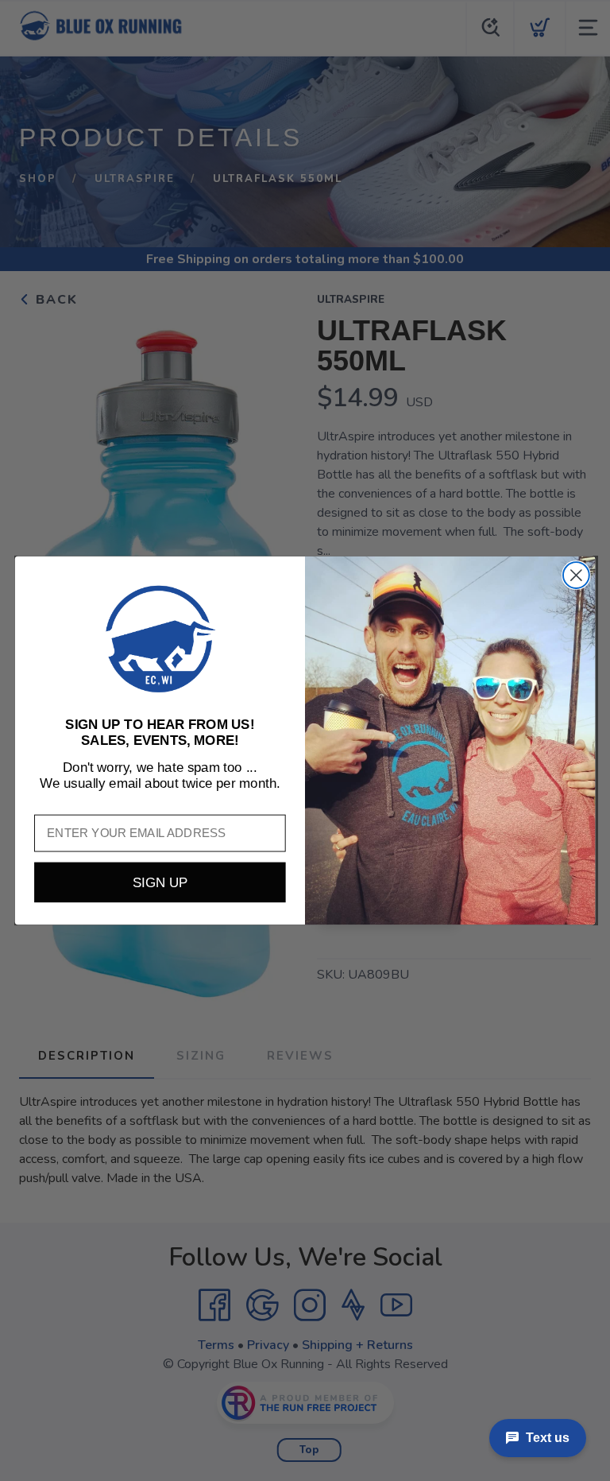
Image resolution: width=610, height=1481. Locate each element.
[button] (159, 639)
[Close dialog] (576, 575)
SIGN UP (160, 882)
